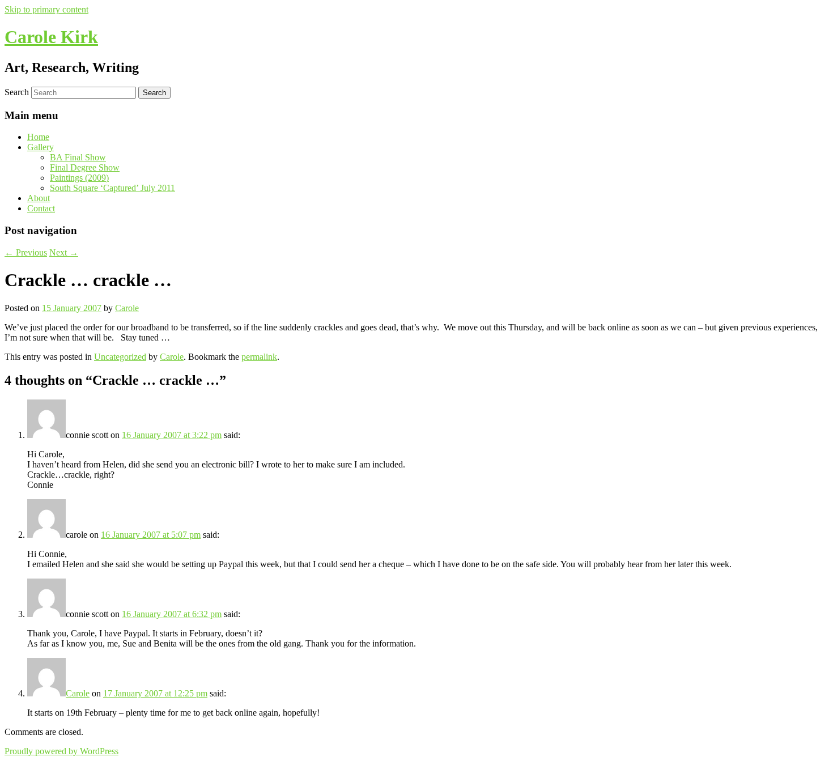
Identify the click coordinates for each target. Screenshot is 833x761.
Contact (41, 208)
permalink (259, 357)
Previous (26, 252)
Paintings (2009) (79, 177)
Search (17, 92)
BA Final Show (78, 157)
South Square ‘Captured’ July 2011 (112, 188)
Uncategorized (120, 357)
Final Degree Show (85, 167)
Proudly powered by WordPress (61, 751)
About (38, 198)
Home (38, 137)
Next (63, 252)
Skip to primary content (46, 9)
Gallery (40, 147)
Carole (127, 308)
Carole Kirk (51, 37)
